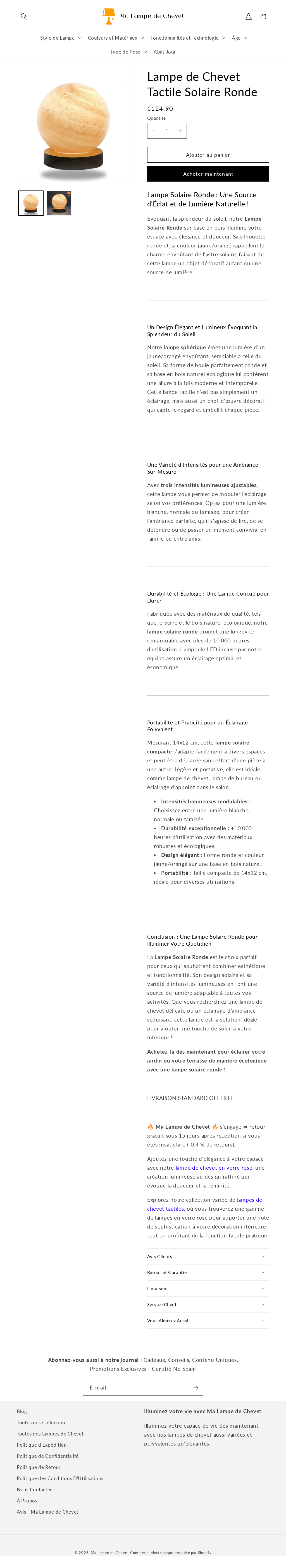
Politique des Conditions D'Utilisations (60, 1478)
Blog (22, 1411)
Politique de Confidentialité (48, 1456)
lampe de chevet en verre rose (214, 1167)
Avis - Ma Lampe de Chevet (47, 1512)
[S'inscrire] (195, 1388)
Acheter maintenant (208, 174)
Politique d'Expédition (42, 1445)
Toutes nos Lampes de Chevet (50, 1434)
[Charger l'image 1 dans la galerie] (30, 203)
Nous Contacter (34, 1489)
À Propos (27, 1501)
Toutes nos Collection (41, 1422)
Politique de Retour (39, 1467)
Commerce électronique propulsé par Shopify (170, 1552)
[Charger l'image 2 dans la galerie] (59, 203)
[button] (24, 16)
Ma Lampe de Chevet (110, 1552)
